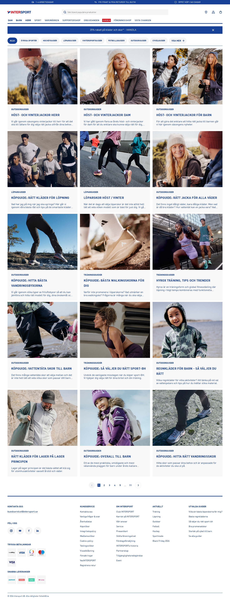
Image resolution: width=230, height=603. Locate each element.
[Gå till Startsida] (20, 12)
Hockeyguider (50, 41)
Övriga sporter (29, 41)
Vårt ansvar (121, 521)
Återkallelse (86, 521)
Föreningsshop (122, 20)
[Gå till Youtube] (20, 530)
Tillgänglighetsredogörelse (129, 555)
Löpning (157, 516)
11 (130, 485)
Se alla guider (195, 536)
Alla (12, 41)
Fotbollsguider (116, 41)
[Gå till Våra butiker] (206, 12)
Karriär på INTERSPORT (127, 516)
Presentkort (122, 531)
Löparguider (69, 41)
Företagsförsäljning (125, 541)
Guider (106, 20)
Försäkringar (86, 555)
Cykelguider (159, 41)
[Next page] (138, 485)
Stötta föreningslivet (126, 536)
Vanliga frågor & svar (90, 516)
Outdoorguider (138, 41)
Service (119, 526)
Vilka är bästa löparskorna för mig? (205, 511)
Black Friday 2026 (161, 541)
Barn (19, 20)
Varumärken (52, 20)
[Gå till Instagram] (12, 530)
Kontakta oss (86, 511)
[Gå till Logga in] (213, 12)
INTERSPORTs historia (127, 545)
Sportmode (158, 536)
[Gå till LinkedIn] (38, 530)
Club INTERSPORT (125, 511)
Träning (156, 511)
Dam (10, 20)
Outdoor (156, 521)
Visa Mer (176, 40)
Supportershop (71, 20)
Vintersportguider (92, 41)
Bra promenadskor (198, 526)
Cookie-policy (86, 541)
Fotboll (156, 526)
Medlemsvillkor (87, 536)
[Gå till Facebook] (29, 530)
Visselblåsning (87, 551)
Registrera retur (88, 565)
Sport (37, 20)
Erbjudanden (91, 20)
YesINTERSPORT (88, 560)
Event (119, 560)
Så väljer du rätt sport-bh (201, 521)
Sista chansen (143, 20)
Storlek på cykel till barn (200, 531)
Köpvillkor (85, 526)
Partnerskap (122, 551)
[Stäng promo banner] (213, 30)
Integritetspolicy (88, 531)
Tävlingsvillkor (87, 545)
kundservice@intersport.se (23, 511)
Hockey (156, 531)
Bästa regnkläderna (198, 516)
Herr (28, 20)
